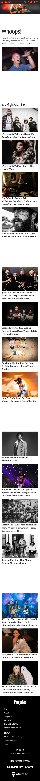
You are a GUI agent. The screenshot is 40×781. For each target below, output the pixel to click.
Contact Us (7, 744)
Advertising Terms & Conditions (12, 727)
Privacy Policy (8, 716)
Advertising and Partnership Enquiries (14, 737)
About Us (6, 713)
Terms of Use (7, 720)
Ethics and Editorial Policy (11, 724)
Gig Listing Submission (10, 740)
